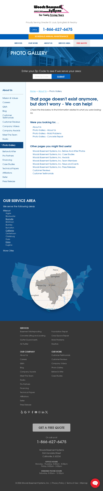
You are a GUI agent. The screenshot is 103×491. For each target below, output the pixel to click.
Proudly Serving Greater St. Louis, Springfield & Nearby (51, 22)
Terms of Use (72, 483)
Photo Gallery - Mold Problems (47, 133)
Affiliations (7, 173)
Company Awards (11, 130)
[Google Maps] (25, 412)
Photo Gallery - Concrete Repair (48, 136)
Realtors (55, 344)
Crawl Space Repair (60, 335)
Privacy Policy (58, 483)
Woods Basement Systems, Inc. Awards (51, 157)
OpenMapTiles (49, 309)
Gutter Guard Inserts (28, 339)
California (10, 230)
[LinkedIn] (42, 412)
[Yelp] (21, 412)
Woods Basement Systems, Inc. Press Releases (54, 166)
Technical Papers (11, 168)
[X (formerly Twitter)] (46, 412)
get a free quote (52, 427)
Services (18, 43)
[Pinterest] (28, 412)
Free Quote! (81, 43)
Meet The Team (10, 135)
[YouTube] (35, 412)
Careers (6, 102)
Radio (5, 139)
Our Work (33, 43)
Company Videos (11, 126)
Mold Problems (58, 339)
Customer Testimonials (43, 173)
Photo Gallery (9, 145)
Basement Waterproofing (30, 331)
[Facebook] (32, 412)
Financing (7, 160)
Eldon (8, 242)
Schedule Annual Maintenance (51, 36)
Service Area (64, 43)
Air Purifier (24, 344)
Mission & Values (10, 98)
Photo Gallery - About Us (44, 130)
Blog (5, 111)
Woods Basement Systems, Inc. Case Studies (53, 154)
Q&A (5, 106)
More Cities (8, 250)
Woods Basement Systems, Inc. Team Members (55, 160)
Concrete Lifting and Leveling (32, 335)
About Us (48, 43)
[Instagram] (39, 412)
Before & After (9, 151)
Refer (5, 177)
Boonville (9, 219)
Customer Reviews (41, 170)
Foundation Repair (60, 331)
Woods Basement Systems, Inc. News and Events (56, 163)
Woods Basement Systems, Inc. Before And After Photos (59, 150)
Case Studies (9, 164)
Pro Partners (8, 155)
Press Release (9, 181)
